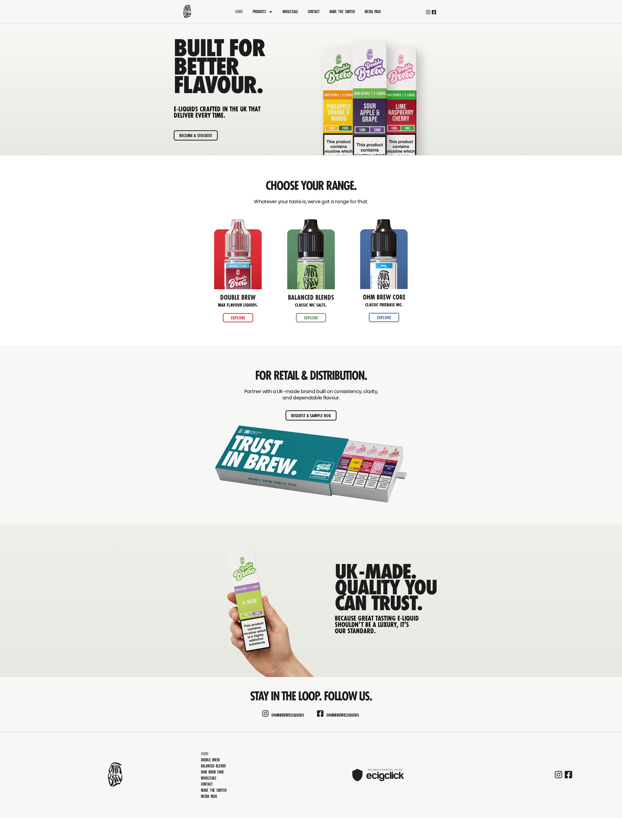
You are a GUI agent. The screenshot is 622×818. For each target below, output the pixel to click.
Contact (314, 11)
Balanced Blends (213, 766)
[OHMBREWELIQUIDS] (265, 713)
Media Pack (373, 11)
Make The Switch (342, 11)
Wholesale (290, 11)
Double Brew (210, 760)
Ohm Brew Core (212, 772)
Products (259, 11)
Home (239, 11)
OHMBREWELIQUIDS (287, 715)
